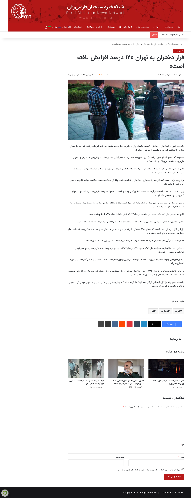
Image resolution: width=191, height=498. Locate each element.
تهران (177, 311)
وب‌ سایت (120, 457)
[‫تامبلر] (137, 324)
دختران (164, 311)
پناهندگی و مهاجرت (94, 27)
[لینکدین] (144, 324)
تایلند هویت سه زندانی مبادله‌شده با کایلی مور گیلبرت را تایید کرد (86, 382)
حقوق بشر (78, 27)
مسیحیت (169, 27)
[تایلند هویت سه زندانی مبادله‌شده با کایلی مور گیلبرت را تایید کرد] (86, 368)
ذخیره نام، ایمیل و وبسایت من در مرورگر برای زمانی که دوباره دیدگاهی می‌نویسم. (150, 470)
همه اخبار (173, 44)
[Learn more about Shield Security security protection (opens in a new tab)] (5, 493)
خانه (179, 27)
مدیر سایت (178, 74)
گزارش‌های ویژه (125, 27)
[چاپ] (101, 324)
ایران (157, 27)
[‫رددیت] (122, 324)
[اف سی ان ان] (95, 11)
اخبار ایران (158, 44)
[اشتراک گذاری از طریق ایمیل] (108, 324)
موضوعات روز (143, 27)
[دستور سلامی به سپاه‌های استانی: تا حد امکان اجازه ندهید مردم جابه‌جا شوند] (126, 368)
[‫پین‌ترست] (130, 324)
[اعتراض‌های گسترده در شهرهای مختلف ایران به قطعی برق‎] (166, 368)
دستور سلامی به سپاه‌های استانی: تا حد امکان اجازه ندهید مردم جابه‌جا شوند (127, 382)
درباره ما (111, 27)
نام (182, 444)
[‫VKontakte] (115, 324)
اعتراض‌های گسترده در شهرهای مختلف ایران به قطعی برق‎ (168, 382)
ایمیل (181, 457)
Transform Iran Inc (171, 492)
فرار (152, 311)
